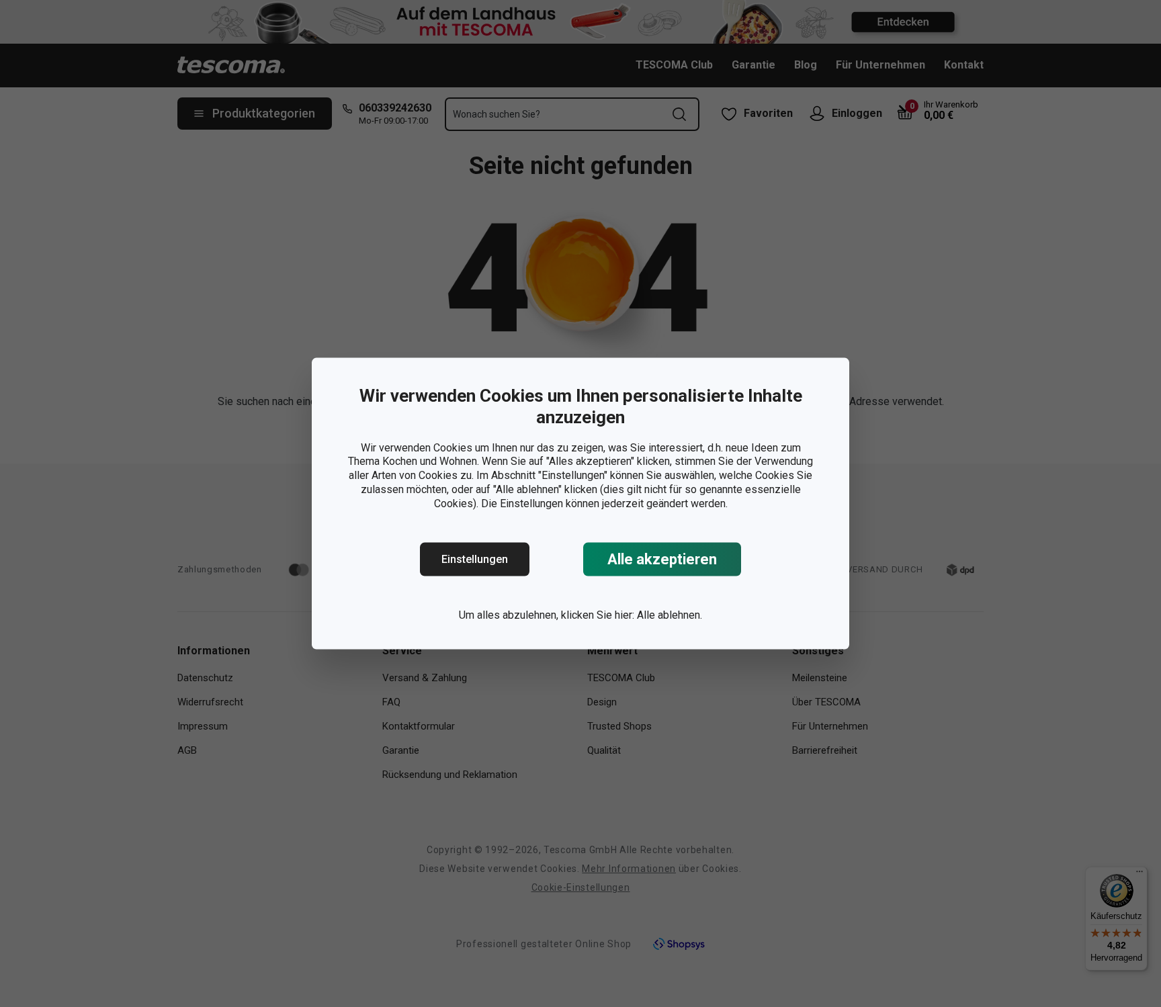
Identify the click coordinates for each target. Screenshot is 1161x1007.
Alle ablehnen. (669, 615)
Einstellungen (474, 559)
